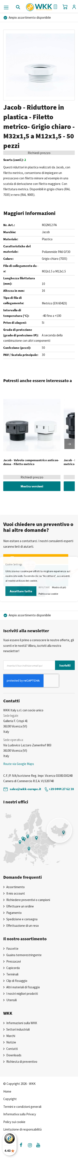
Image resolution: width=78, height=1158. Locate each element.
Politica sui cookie (48, 593)
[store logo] (39, 5)
